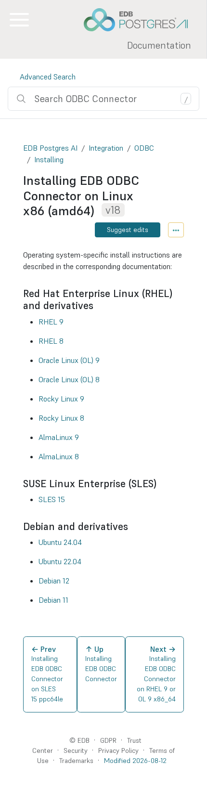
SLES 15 (52, 499)
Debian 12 (54, 580)
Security (76, 750)
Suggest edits (127, 229)
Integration (106, 148)
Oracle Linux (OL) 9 (69, 360)
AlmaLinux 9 (59, 437)
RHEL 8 (51, 341)
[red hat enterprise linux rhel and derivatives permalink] (98, 305)
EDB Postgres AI (50, 148)
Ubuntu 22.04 (60, 561)
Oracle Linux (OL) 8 (69, 379)
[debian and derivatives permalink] (133, 526)
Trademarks (76, 760)
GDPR (108, 740)
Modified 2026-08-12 (135, 760)
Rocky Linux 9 (61, 398)
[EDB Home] (141, 20)
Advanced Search (48, 76)
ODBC (144, 148)
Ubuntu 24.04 (60, 542)
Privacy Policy (118, 750)
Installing (49, 159)
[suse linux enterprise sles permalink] (161, 484)
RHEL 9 (51, 321)
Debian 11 (53, 600)
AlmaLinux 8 (59, 456)
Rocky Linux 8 (61, 418)
